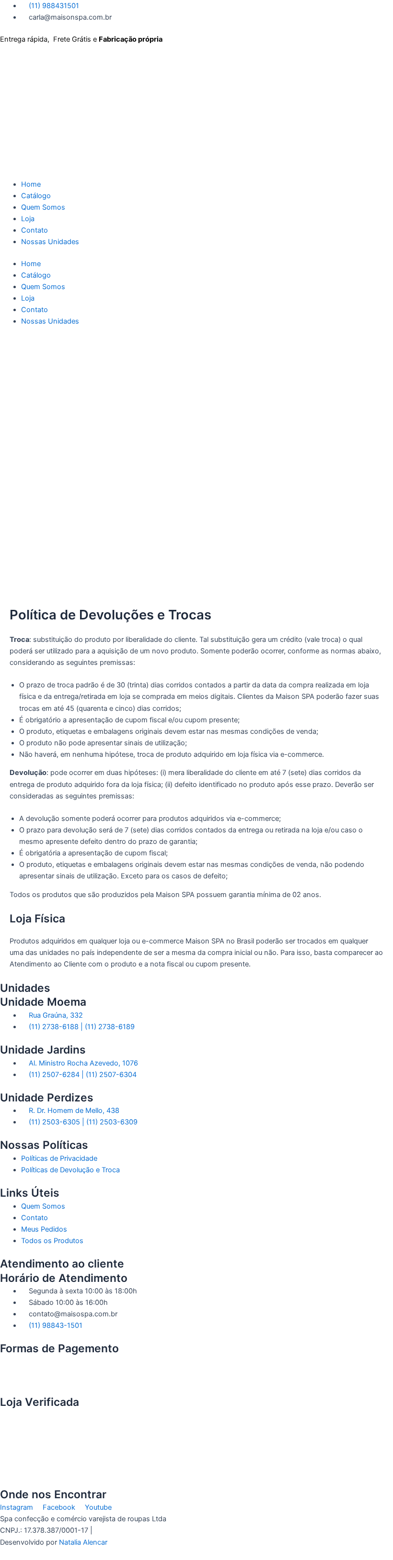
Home (31, 184)
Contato (34, 230)
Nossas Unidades (50, 241)
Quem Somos (43, 207)
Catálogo (36, 195)
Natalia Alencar (83, 1542)
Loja (28, 218)
